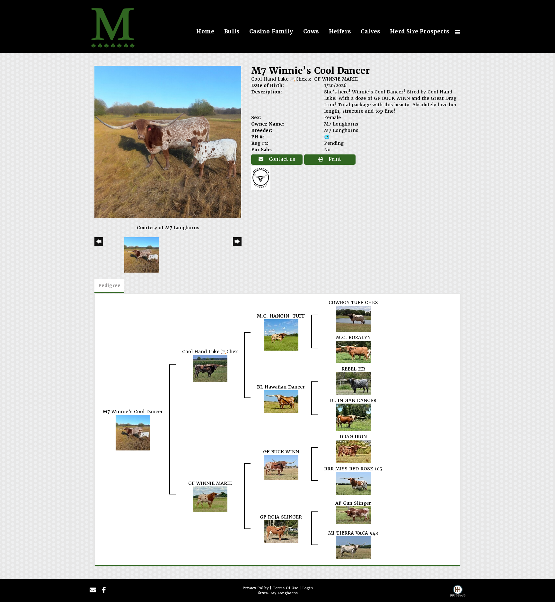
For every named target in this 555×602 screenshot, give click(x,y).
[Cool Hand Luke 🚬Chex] (210, 368)
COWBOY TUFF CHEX (353, 302)
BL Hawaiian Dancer (281, 387)
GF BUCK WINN (281, 452)
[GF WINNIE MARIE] (210, 499)
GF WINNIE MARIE (336, 79)
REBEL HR (353, 369)
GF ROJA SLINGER (281, 517)
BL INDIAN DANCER (353, 400)
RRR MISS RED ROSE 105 (353, 469)
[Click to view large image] (167, 141)
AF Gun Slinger (353, 503)
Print (334, 159)
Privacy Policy (255, 588)
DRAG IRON (353, 437)
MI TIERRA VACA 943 (353, 533)
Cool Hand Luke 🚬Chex (279, 79)
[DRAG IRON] (353, 451)
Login (307, 588)
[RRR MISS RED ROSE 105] (353, 483)
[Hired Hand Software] (457, 592)
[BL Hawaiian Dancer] (281, 401)
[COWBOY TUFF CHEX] (353, 318)
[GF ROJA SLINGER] (281, 531)
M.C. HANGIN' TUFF (281, 316)
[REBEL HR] (353, 383)
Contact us (281, 159)
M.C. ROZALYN (353, 337)
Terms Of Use (285, 588)
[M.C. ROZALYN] (353, 351)
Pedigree (109, 285)
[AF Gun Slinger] (353, 515)
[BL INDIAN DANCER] (353, 417)
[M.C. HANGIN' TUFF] (281, 334)
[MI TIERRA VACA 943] (353, 547)
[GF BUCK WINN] (281, 467)
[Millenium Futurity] (262, 177)
